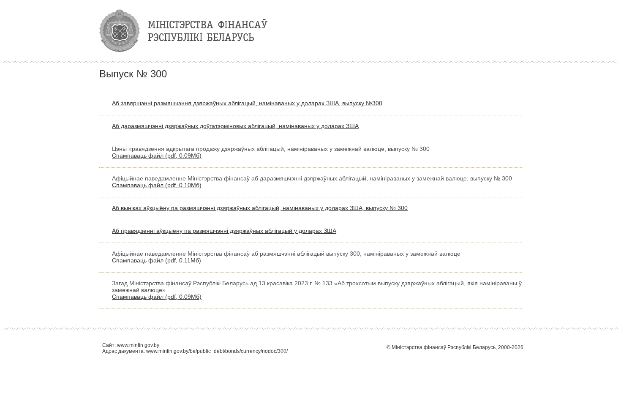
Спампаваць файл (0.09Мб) (157, 155)
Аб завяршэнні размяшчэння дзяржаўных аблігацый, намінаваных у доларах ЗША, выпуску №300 (247, 103)
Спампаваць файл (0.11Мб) (156, 260)
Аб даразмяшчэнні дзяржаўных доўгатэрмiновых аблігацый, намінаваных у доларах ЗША (235, 126)
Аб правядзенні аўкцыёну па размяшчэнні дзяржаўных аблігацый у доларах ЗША (224, 230)
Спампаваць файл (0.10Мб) (157, 185)
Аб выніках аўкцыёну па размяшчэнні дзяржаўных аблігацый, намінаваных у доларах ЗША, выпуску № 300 (260, 208)
